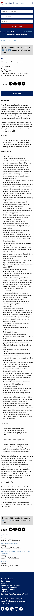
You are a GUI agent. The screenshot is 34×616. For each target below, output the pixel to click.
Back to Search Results (8, 40)
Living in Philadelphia (9, 587)
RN (2, 536)
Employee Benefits (8, 589)
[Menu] (32, 3)
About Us (4, 583)
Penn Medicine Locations (10, 585)
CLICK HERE (28, 32)
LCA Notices (5, 592)
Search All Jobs (7, 579)
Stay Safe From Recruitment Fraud (14, 594)
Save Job (17, 93)
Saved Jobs (5, 581)
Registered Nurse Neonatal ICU (11, 544)
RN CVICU (4, 561)
